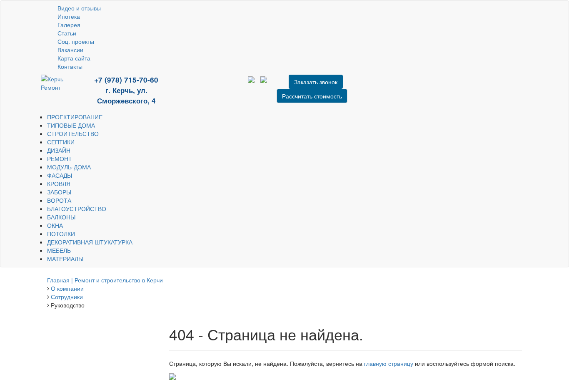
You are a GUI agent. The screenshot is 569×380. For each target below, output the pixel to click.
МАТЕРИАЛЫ (65, 258)
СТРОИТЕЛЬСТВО (73, 133)
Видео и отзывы (79, 8)
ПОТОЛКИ (61, 233)
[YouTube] (191, 85)
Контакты (69, 66)
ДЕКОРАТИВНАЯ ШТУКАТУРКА (89, 242)
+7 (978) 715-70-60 (126, 80)
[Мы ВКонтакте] (210, 85)
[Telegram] (204, 85)
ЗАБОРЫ (59, 192)
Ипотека (68, 16)
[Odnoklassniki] (215, 85)
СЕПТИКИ (61, 142)
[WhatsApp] (198, 85)
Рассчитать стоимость (312, 96)
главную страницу (388, 363)
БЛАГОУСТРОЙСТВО (76, 208)
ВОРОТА (59, 200)
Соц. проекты (75, 41)
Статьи (66, 33)
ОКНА (55, 225)
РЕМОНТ (59, 158)
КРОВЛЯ (58, 183)
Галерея (68, 24)
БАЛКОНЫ (61, 217)
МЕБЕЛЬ (59, 250)
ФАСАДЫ (59, 175)
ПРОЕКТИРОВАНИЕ (74, 117)
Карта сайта (73, 58)
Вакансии (70, 49)
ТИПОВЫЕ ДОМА (71, 125)
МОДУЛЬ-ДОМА (69, 167)
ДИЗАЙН (58, 150)
